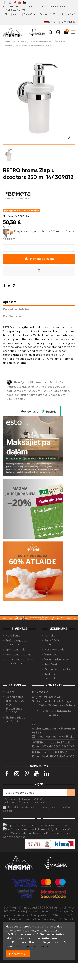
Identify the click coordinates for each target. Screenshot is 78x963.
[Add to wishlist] (39, 271)
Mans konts (12, 635)
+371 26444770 (41, 705)
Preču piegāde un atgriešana (17, 642)
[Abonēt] (71, 792)
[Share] (4, 285)
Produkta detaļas (16, 309)
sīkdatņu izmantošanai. (33, 946)
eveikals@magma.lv (45, 728)
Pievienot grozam (42, 258)
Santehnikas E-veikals (57, 6)
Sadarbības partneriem (52, 676)
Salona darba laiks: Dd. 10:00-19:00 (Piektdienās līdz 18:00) (15, 704)
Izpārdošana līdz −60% (14, 10)
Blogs (8, 14)
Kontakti (17, 14)
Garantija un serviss (57, 669)
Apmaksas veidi (15, 649)
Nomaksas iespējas (18, 654)
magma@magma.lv (50, 736)
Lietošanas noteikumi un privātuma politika (19, 661)
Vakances (50, 654)
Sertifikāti (50, 664)
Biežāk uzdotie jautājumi (62, 14)
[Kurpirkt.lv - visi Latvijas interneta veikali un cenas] (37, 825)
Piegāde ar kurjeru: (26, 231)
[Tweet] (9, 285)
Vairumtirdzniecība (25, 6)
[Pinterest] (14, 285)
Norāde (8, 216)
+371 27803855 (45, 711)
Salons (40, 6)
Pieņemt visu (17, 953)
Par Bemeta (12, 316)
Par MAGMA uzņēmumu (35, 14)
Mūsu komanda (54, 649)
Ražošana (8, 6)
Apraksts (9, 302)
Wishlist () (69, 22)
